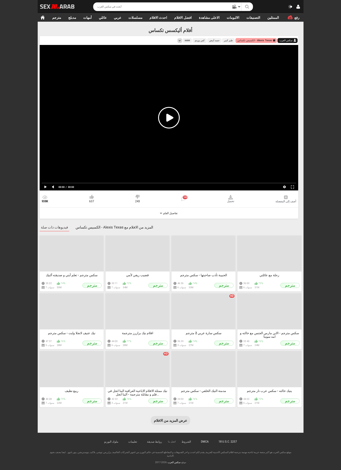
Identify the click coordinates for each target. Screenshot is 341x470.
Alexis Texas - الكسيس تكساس (254, 40)
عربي (117, 18)
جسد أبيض (214, 40)
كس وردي (199, 40)
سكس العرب (285, 40)
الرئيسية (43, 17)
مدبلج (72, 18)
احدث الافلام (158, 18)
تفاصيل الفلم (170, 213)
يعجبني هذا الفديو (92, 197)
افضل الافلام (183, 18)
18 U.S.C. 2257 (227, 441)
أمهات (87, 18)
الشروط (186, 441)
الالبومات (233, 18)
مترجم (56, 18)
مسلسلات (135, 18)
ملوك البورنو (111, 441)
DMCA (205, 441)
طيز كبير (228, 40)
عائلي (103, 18)
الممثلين (273, 18)
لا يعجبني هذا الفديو (137, 197)
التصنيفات (253, 18)
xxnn (187, 40)
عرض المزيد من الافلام (170, 420)
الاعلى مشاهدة (209, 18)
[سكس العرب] (57, 6)
